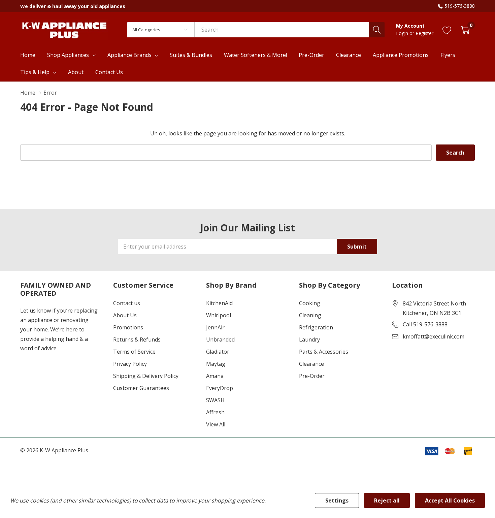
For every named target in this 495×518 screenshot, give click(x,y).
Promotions (128, 327)
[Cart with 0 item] (465, 29)
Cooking (309, 303)
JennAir (215, 327)
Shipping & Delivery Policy (145, 376)
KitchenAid (219, 303)
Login (402, 33)
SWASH (215, 400)
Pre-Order (312, 376)
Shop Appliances (68, 55)
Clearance (311, 363)
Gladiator (217, 351)
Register (424, 33)
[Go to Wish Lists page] (447, 29)
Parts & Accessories (323, 351)
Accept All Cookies (450, 500)
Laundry (309, 339)
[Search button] (377, 29)
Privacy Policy (130, 363)
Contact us (126, 303)
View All (215, 424)
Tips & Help (35, 72)
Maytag (215, 363)
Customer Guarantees (141, 388)
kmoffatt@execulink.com (433, 336)
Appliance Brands (129, 55)
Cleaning (310, 315)
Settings (337, 500)
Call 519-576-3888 (425, 324)
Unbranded (220, 339)
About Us (125, 315)
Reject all (387, 500)
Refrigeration (316, 327)
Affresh (215, 412)
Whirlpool (218, 315)
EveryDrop (219, 388)
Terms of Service (134, 351)
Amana (215, 376)
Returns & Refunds (137, 339)
